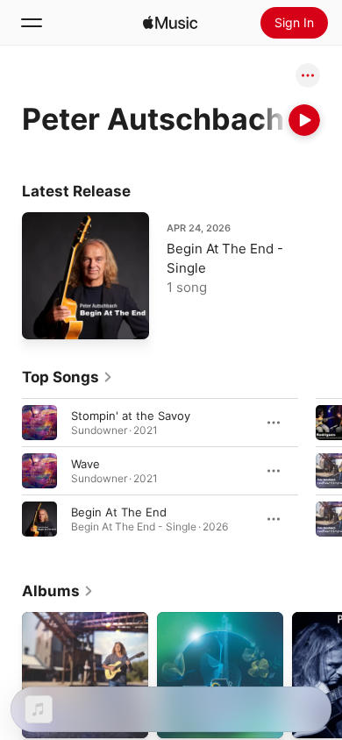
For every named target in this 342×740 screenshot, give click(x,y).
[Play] (304, 120)
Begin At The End (119, 512)
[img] (170, 23)
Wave (85, 464)
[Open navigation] (31, 23)
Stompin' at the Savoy (130, 416)
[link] (67, 377)
